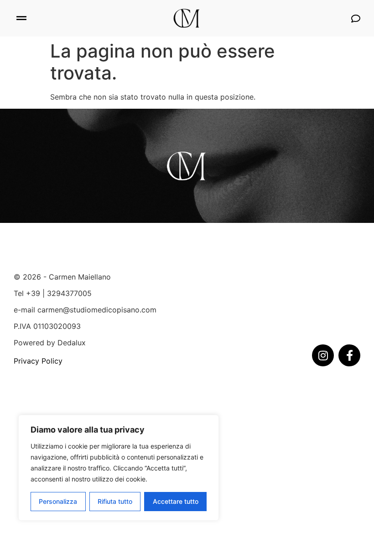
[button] (21, 18)
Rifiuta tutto (115, 501)
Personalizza (58, 501)
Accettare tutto (175, 501)
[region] (118, 468)
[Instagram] (323, 355)
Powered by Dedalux (50, 342)
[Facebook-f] (349, 355)
